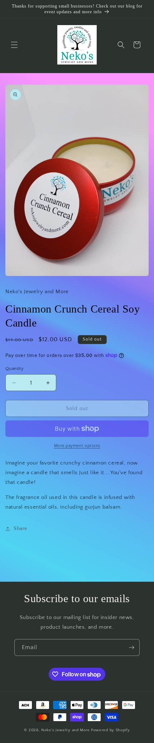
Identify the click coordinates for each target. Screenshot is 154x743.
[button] (14, 45)
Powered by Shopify (110, 730)
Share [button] (20, 529)
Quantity (14, 368)
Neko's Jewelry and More (65, 730)
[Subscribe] (131, 647)
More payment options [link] (77, 445)
